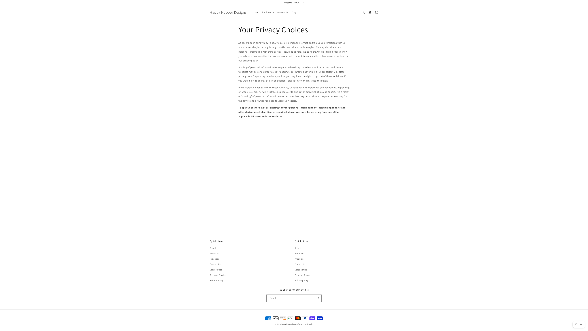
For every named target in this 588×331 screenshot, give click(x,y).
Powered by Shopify (305, 324)
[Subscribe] (318, 298)
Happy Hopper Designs (289, 324)
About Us (214, 253)
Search (213, 248)
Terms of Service (218, 275)
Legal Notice (216, 269)
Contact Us (215, 264)
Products (214, 258)
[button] (267, 12)
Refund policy (216, 280)
